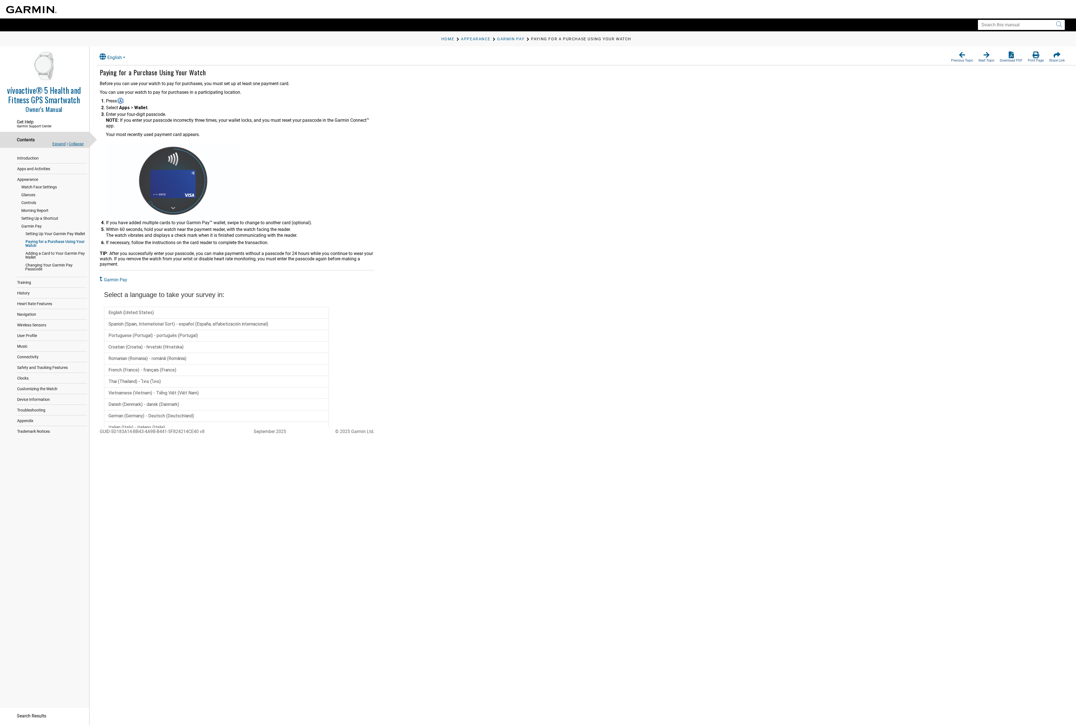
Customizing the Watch (37, 389)
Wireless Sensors (31, 325)
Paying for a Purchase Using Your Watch (55, 243)
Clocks (23, 378)
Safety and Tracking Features (42, 367)
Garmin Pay (31, 226)
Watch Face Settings (39, 187)
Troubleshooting (31, 410)
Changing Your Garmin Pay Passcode (49, 267)
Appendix (25, 420)
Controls (28, 202)
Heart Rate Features (34, 303)
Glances (28, 195)
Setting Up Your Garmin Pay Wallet (55, 233)
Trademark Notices (33, 431)
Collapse (76, 144)
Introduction (28, 158)
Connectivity (28, 357)
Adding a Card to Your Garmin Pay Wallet (55, 255)
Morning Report (34, 210)
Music (22, 346)
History (23, 293)
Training (24, 282)
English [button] (114, 57)
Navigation (26, 314)
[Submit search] (1059, 25)
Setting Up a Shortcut (39, 218)
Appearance (27, 179)
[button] (962, 57)
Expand (59, 144)
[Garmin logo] (31, 9)
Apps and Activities (33, 169)
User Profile (27, 335)
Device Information (33, 399)
